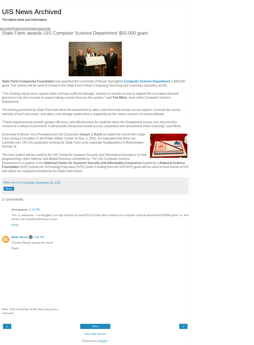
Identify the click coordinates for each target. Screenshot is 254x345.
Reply (15, 224)
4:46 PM (39, 237)
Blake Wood (20, 237)
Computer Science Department (147, 81)
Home (95, 326)
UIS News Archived (31, 11)
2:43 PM (34, 209)
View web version (95, 333)
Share (9, 188)
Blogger (103, 340)
